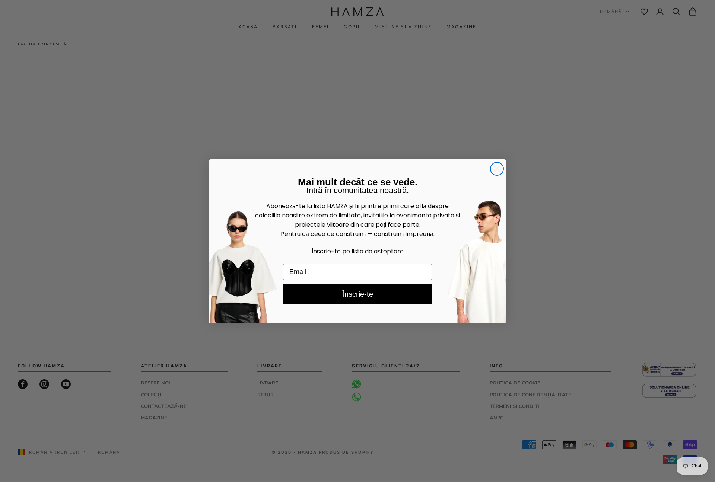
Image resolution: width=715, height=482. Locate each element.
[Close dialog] (496, 168)
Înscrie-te (357, 294)
